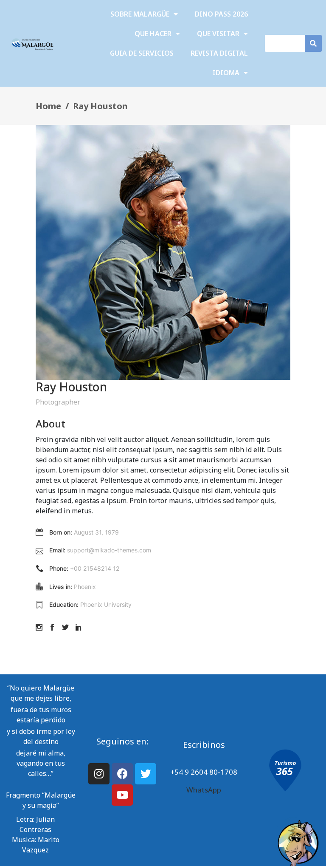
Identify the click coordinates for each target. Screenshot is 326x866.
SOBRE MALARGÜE (139, 14)
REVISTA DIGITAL (219, 53)
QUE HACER (153, 33)
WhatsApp (203, 790)
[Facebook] (122, 773)
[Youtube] (122, 795)
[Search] (313, 43)
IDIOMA (226, 72)
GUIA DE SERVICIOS (142, 53)
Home (48, 106)
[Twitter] (145, 773)
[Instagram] (99, 773)
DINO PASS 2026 (221, 14)
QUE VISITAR (218, 33)
